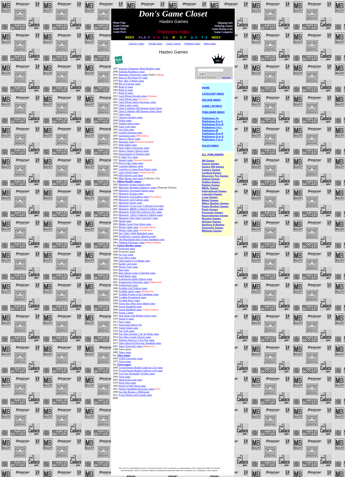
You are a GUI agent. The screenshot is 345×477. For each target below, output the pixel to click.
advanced (226, 77)
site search (202, 77)
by (211, 77)
